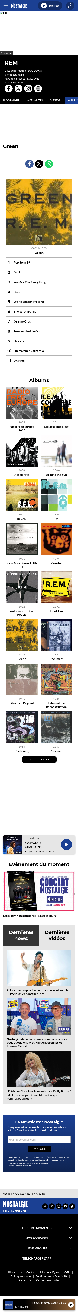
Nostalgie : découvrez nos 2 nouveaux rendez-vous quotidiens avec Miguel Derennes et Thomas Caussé (38, 1042)
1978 (39, 70)
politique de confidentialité (19, 1165)
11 (33, 70)
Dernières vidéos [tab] (57, 935)
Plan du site (15, 1272)
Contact (31, 1272)
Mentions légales (50, 1272)
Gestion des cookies (47, 1280)
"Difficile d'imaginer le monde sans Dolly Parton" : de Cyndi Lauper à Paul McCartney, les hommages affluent (39, 1094)
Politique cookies (21, 1276)
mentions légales (39, 1163)
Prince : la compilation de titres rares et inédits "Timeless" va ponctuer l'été (38, 991)
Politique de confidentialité (51, 1276)
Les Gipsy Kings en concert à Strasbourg (29, 915)
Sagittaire (18, 74)
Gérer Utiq (25, 1280)
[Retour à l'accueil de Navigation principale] (19, 5)
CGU (67, 1272)
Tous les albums (39, 759)
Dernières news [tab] (21, 935)
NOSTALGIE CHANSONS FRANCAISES (34, 844)
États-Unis (33, 78)
